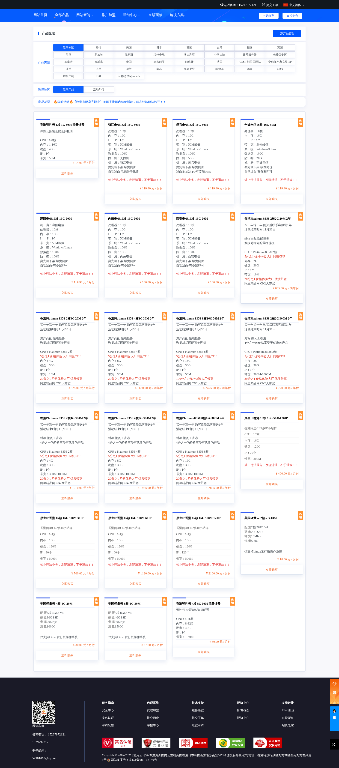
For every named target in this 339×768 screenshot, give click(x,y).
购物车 (270, 15)
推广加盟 (109, 15)
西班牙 (189, 61)
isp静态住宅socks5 (129, 76)
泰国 (129, 61)
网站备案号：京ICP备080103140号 (133, 760)
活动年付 (98, 89)
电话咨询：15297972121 (240, 5)
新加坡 (99, 54)
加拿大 (68, 61)
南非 (159, 69)
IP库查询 (287, 718)
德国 (250, 47)
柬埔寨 (99, 61)
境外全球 (159, 54)
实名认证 (108, 718)
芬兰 (98, 69)
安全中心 (108, 710)
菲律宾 (219, 69)
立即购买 (67, 173)
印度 (68, 54)
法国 (219, 61)
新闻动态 (243, 710)
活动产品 (68, 89)
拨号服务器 (250, 54)
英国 (280, 47)
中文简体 (295, 5)
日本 (159, 47)
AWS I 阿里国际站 (250, 61)
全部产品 (62, 15)
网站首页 (40, 15)
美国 (129, 47)
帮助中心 (130, 15)
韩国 (189, 47)
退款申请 (198, 725)
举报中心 (153, 725)
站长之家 (288, 725)
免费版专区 (280, 54)
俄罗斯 (129, 54)
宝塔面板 (155, 15)
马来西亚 (159, 61)
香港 (98, 47)
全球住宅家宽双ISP (280, 61)
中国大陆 (219, 54)
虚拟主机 (68, 76)
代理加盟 (153, 710)
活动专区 (68, 47)
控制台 (294, 15)
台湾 (219, 47)
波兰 (68, 69)
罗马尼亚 (189, 69)
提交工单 (271, 5)
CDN (280, 69)
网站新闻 (83, 15)
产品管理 (288, 33)
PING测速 (288, 710)
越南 (250, 69)
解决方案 (177, 15)
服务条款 (198, 710)
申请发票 (108, 725)
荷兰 (129, 69)
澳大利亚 (189, 54)
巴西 (98, 76)
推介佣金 (153, 718)
